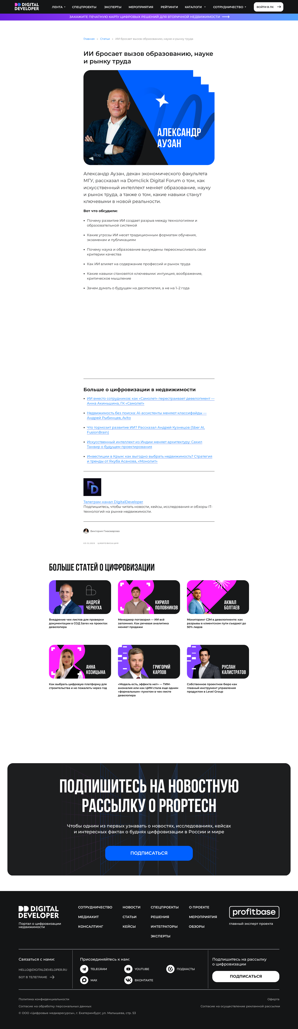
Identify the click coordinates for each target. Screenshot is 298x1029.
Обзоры (197, 926)
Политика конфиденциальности (44, 999)
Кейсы (129, 926)
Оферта (273, 999)
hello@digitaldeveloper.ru (43, 969)
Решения (160, 917)
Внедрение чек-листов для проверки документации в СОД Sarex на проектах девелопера (78, 623)
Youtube (142, 969)
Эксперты (112, 7)
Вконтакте (144, 980)
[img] (27, 6)
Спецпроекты (84, 7)
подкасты (186, 969)
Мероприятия (141, 7)
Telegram (99, 969)
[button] (149, 853)
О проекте (199, 907)
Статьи (105, 38)
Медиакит (88, 917)
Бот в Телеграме (33, 977)
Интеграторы (164, 926)
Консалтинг (90, 926)
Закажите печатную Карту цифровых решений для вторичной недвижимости (144, 17)
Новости (132, 907)
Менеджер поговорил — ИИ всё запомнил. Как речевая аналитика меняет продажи (143, 623)
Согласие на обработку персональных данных (55, 1006)
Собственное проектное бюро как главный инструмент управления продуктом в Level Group (212, 688)
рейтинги (169, 7)
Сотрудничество (95, 907)
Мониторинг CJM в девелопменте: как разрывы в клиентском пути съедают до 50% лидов (216, 623)
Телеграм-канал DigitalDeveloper (113, 502)
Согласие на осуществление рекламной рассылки (240, 1006)
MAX (94, 980)
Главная (89, 38)
